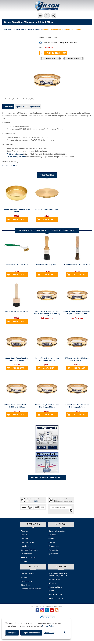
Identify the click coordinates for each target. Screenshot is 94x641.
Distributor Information (29, 550)
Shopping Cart (53, 550)
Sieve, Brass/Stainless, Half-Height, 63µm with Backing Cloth (77, 312)
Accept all (12, 633)
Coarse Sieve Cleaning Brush (16, 265)
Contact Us (25, 539)
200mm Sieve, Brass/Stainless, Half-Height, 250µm (47, 406)
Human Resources (55, 598)
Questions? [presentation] (35, 107)
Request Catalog (27, 574)
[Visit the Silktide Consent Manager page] (64, 633)
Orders (51, 539)
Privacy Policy (26, 554)
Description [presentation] (8, 107)
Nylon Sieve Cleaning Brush (16, 311)
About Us (24, 531)
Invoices (51, 542)
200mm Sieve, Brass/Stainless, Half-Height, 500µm (47, 359)
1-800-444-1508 (54, 579)
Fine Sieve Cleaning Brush (47, 265)
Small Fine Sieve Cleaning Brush (77, 265)
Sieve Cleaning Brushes (16, 157)
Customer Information (56, 531)
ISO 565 (5, 165)
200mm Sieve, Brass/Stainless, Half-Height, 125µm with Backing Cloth (47, 313)
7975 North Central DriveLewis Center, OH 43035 (57, 575)
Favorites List (53, 546)
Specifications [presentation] (21, 107)
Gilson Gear (25, 585)
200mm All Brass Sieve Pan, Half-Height (16, 210)
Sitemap (24, 561)
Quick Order (53, 554)
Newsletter (25, 546)
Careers (24, 535)
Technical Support (55, 594)
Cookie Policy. (48, 626)
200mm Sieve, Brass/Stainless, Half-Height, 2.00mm (16, 406)
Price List (24, 577)
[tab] (8, 106)
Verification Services (15, 154)
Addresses (52, 535)
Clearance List (26, 581)
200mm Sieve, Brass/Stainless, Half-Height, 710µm (16, 359)
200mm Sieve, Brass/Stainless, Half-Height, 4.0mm (77, 359)
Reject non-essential (31, 633)
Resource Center (27, 542)
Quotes (51, 591)
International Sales (55, 587)
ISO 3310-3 (14, 165)
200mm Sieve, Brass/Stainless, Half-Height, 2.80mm (77, 406)
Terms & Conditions (28, 557)
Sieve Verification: (50, 43)
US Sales (52, 583)
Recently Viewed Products (31, 589)
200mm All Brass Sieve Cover (47, 209)
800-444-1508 (32, 501)
